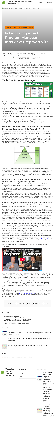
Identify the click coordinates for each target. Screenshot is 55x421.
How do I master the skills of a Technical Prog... (16, 317)
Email (47, 303)
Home (40, 2)
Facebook (21, 303)
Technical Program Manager (11, 316)
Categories (49, 2)
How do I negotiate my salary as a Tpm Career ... (17, 320)
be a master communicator (27, 293)
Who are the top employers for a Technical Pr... (17, 322)
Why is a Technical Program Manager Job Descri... (17, 319)
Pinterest (37, 303)
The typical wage (45, 238)
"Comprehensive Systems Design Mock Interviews (19, 27)
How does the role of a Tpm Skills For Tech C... (17, 323)
